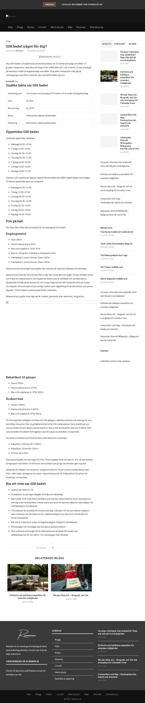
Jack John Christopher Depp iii (116, 243)
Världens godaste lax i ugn (113, 255)
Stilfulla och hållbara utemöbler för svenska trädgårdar (28, 597)
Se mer (132, 44)
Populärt (119, 44)
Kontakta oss (96, 27)
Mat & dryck (57, 27)
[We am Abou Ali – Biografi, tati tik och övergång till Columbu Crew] (71, 577)
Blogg (20, 27)
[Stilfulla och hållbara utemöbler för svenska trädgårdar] (27, 577)
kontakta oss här (13, 674)
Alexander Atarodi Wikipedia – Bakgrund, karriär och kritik (129, 143)
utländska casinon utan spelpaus (115, 361)
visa (16, 81)
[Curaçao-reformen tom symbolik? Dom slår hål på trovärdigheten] (108, 56)
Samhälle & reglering (64, 678)
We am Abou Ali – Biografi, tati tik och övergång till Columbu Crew (129, 98)
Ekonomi (81, 27)
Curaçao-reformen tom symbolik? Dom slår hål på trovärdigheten (98, 4)
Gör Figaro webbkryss (111, 267)
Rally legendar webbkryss (113, 278)
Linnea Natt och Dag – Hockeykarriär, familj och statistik (128, 120)
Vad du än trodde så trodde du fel (116, 232)
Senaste (107, 44)
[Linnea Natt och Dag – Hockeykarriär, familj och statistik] (108, 119)
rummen (19, 50)
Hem (10, 27)
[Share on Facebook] (57, 547)
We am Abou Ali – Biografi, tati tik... (71, 595)
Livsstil (42, 27)
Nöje (70, 27)
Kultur (30, 27)
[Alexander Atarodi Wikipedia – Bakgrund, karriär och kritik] (108, 142)
